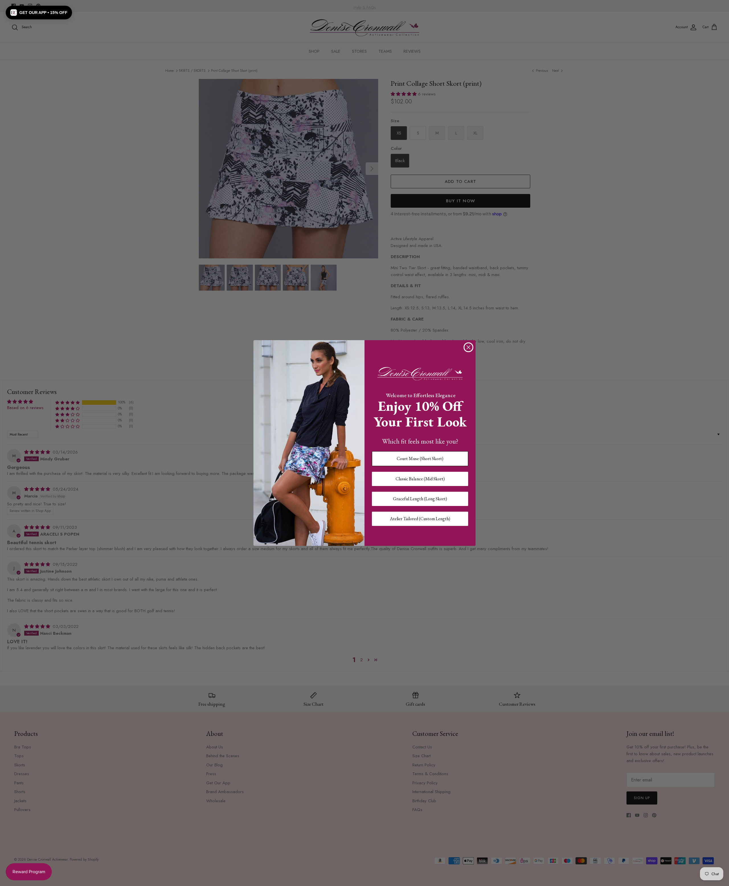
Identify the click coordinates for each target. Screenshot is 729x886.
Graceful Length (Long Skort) (420, 499)
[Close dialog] (468, 347)
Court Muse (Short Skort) (420, 459)
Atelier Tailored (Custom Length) (420, 519)
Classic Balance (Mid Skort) (420, 479)
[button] (39, 12)
